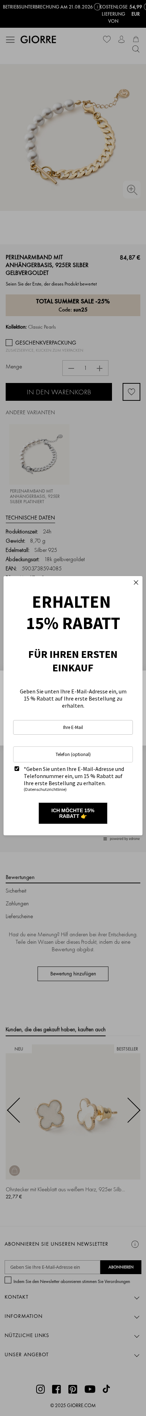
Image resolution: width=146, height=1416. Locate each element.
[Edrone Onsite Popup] (73, 708)
